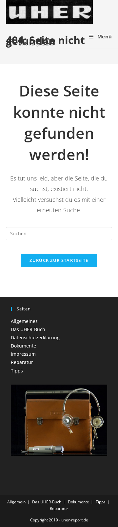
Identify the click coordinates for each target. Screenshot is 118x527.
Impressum (23, 354)
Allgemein (16, 502)
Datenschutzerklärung (35, 337)
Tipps (17, 371)
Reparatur (22, 362)
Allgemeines (24, 321)
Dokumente (23, 346)
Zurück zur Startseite (59, 260)
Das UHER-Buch (28, 329)
